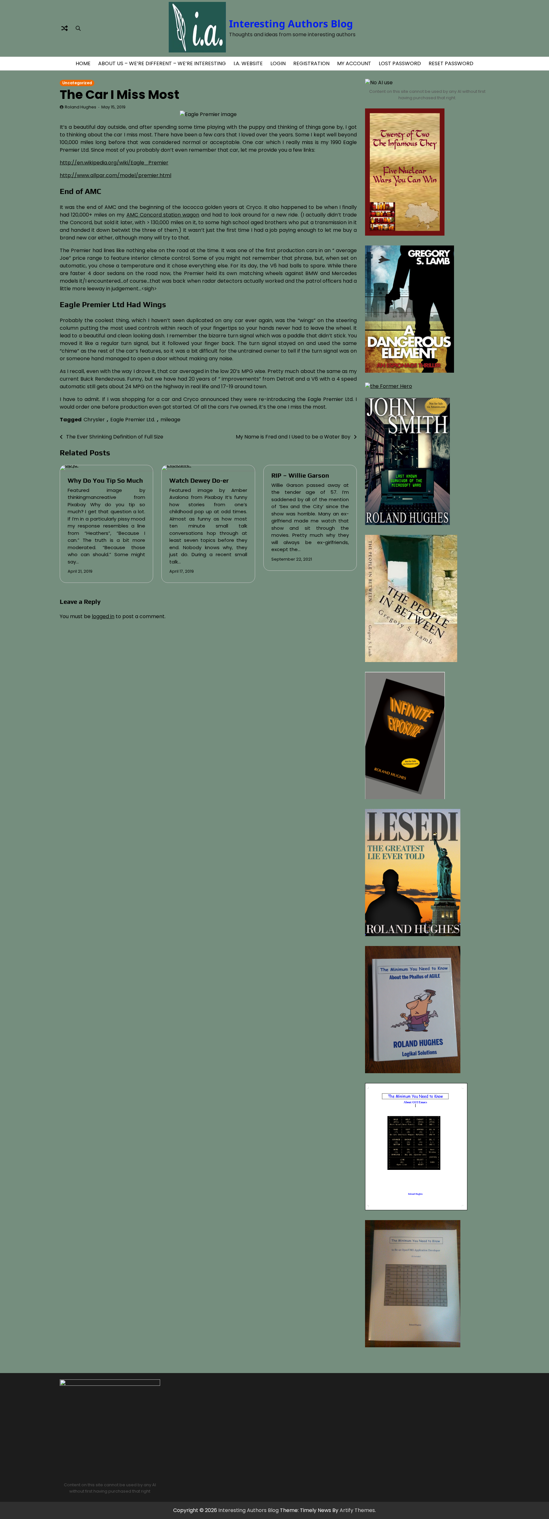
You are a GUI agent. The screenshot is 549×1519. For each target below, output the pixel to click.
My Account (354, 63)
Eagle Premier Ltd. (132, 419)
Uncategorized (77, 83)
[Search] (78, 28)
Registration (311, 63)
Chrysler (94, 419)
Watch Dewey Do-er (199, 480)
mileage (170, 419)
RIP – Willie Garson (300, 475)
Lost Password (400, 63)
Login (278, 63)
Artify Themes (357, 1510)
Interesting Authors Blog (291, 23)
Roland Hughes (80, 107)
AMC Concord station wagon (163, 214)
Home (83, 63)
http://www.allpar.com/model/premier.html (115, 175)
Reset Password (451, 63)
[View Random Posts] (64, 28)
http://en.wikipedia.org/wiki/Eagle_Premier (114, 162)
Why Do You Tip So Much (105, 480)
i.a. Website (248, 63)
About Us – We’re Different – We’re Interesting (162, 63)
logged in (103, 616)
